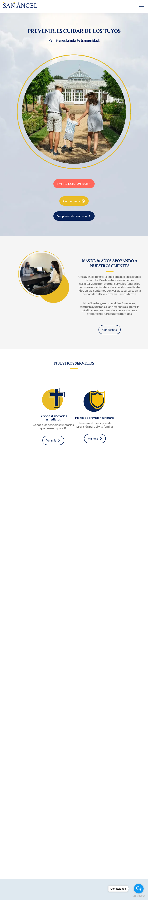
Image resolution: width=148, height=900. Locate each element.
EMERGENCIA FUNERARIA (74, 183)
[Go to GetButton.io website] (139, 896)
